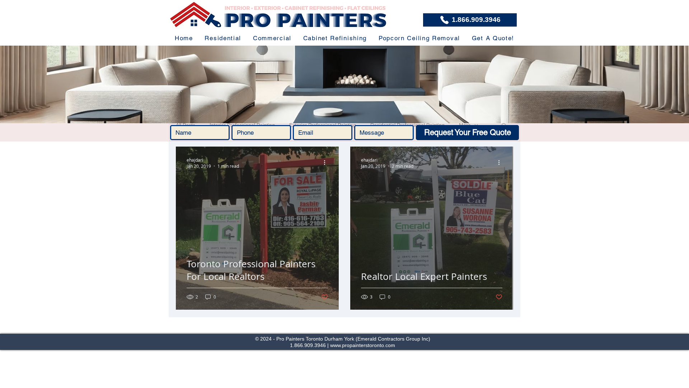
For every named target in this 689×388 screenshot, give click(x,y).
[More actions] (327, 162)
